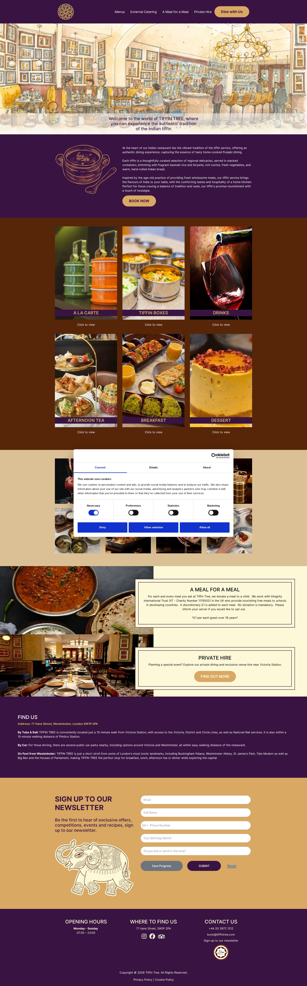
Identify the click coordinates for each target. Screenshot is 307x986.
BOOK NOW (139, 201)
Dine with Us (232, 12)
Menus (120, 12)
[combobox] (145, 825)
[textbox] (196, 800)
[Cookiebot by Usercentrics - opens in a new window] (214, 455)
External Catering (143, 12)
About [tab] (207, 467)
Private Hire (203, 12)
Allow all (204, 527)
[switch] (133, 512)
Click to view (86, 324)
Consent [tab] (100, 467)
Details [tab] (153, 467)
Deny (102, 527)
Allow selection (153, 527)
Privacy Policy (142, 979)
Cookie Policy (164, 979)
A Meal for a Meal (175, 12)
